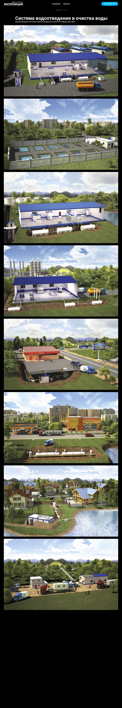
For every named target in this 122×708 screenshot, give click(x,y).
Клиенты (66, 4)
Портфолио (56, 4)
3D (66, 10)
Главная (58, 10)
